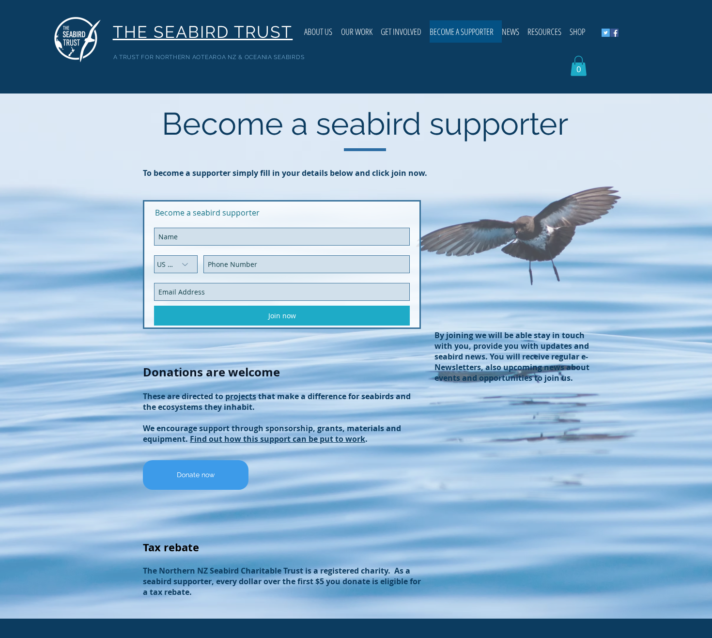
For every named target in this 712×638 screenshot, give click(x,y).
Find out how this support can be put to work (277, 439)
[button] (578, 66)
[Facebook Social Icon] (614, 33)
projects (240, 396)
